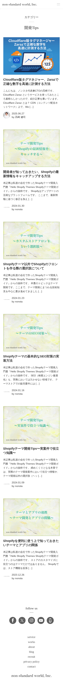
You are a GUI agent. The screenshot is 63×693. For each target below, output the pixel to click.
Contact (31, 666)
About (31, 647)
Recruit (31, 656)
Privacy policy (31, 661)
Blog (31, 651)
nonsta (19, 209)
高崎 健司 (20, 117)
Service (31, 637)
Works (31, 642)
